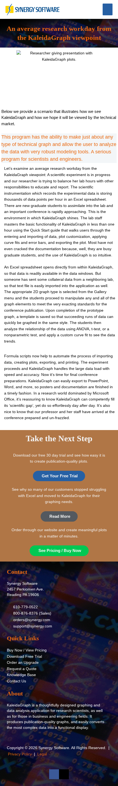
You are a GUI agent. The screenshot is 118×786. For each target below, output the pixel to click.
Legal (42, 754)
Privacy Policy (20, 754)
